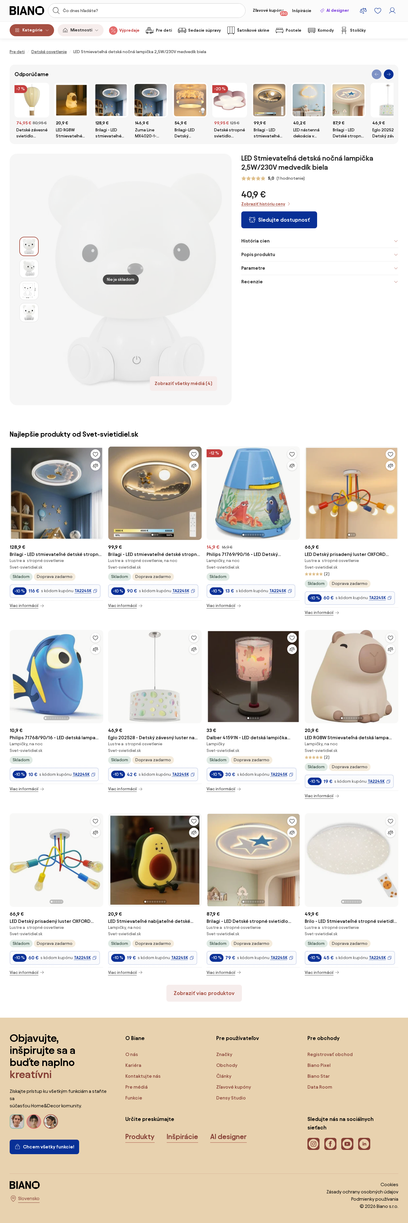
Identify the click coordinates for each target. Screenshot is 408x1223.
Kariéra (133, 1065)
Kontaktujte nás (143, 1076)
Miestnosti (81, 30)
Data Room (319, 1087)
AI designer (337, 10)
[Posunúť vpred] (389, 74)
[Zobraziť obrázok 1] (29, 246)
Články (223, 1076)
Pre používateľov (237, 1038)
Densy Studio (231, 1097)
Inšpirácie (301, 10)
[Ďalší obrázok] (98, 491)
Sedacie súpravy (204, 30)
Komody (326, 30)
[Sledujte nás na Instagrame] (313, 1144)
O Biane (135, 1038)
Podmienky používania (374, 1199)
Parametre (253, 268)
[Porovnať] (95, 465)
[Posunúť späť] (376, 74)
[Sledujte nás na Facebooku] (330, 1144)
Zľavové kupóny (270, 11)
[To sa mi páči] (95, 454)
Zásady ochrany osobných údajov (362, 1191)
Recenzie (252, 281)
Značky (224, 1054)
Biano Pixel (319, 1065)
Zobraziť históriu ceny (263, 204)
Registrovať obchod (330, 1054)
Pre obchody (323, 1038)
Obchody (226, 1065)
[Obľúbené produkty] (378, 11)
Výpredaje (129, 30)
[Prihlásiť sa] (392, 11)
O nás (131, 1054)
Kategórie (32, 30)
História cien (255, 240)
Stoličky (358, 30)
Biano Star (318, 1076)
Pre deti (164, 30)
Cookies (389, 1184)
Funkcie (133, 1097)
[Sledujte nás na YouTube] (347, 1144)
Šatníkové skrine (253, 30)
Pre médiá (136, 1087)
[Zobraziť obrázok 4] (29, 312)
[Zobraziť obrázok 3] (29, 290)
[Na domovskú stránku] (27, 10)
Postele (293, 30)
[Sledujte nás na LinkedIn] (364, 1144)
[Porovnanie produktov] (363, 11)
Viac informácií (24, 605)
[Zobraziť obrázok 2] (29, 268)
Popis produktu (258, 254)
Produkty (140, 1137)
